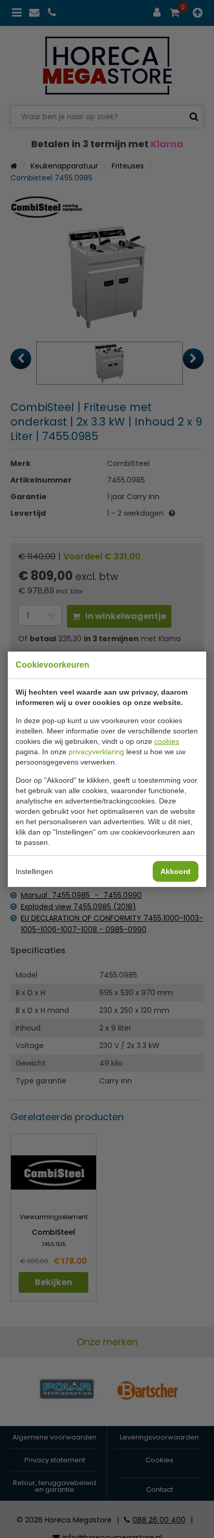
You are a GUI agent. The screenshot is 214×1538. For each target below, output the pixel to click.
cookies (166, 741)
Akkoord (175, 871)
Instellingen (34, 871)
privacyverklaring (96, 751)
